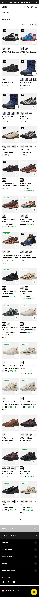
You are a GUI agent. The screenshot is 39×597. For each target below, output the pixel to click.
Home (3, 12)
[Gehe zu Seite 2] (24, 520)
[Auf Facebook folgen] (3, 582)
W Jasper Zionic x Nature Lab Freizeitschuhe (26, 185)
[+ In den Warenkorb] (16, 43)
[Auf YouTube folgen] (14, 582)
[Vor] (36, 2)
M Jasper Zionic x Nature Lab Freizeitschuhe (8, 221)
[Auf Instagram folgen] (8, 582)
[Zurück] (2, 2)
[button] (35, 113)
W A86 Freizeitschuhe (10, 52)
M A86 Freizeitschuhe (10, 83)
